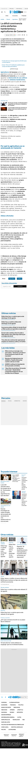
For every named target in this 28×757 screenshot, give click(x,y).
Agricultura (15, 19)
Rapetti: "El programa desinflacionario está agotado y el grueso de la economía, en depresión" (22, 552)
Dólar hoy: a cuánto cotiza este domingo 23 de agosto (11, 322)
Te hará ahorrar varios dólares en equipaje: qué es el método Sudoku (12, 643)
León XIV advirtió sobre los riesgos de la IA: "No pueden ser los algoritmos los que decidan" (6, 490)
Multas (3, 729)
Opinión (12, 710)
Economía (15, 15)
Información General (8, 717)
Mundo (8, 19)
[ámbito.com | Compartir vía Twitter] (20, 35)
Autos (19, 717)
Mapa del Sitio (5, 722)
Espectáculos (5, 719)
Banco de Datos (6, 707)
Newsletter (23, 697)
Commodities (17, 400)
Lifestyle (20, 710)
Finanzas (24, 15)
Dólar (7, 15)
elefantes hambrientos (17, 80)
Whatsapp (19, 697)
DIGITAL (6, 735)
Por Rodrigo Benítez (5, 584)
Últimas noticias (14, 702)
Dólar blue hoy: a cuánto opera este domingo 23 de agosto (12, 317)
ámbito (2, 19)
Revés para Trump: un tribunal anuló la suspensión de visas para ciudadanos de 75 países (17, 104)
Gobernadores (19, 8)
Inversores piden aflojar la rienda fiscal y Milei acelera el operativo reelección (13, 328)
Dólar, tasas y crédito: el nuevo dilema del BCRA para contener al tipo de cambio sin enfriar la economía (14, 580)
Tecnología (16, 719)
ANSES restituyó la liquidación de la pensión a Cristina (15, 365)
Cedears (25, 400)
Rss (23, 719)
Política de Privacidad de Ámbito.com (12, 724)
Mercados (12, 8)
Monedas (3, 400)
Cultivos (20, 278)
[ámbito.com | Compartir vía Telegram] (24, 35)
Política (20, 705)
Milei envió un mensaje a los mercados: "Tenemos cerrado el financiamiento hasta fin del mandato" (15, 353)
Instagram (8, 697)
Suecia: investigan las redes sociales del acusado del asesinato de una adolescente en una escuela (6, 515)
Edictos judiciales (17, 727)
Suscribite (20, 286)
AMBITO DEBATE (21, 735)
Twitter (2, 697)
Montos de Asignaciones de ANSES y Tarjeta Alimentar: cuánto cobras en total (14, 360)
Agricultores (5, 72)
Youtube (16, 697)
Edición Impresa (6, 714)
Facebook (5, 697)
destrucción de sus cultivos (17, 78)
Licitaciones (12, 729)
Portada (4, 702)
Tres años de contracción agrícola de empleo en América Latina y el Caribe (13, 340)
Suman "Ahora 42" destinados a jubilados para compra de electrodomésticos (13, 65)
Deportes (20, 712)
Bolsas (9, 400)
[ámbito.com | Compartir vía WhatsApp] (17, 35)
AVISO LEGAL (5, 727)
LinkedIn (12, 697)
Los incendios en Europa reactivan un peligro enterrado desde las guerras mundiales (17, 109)
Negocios (4, 710)
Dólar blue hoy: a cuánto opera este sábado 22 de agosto (12, 613)
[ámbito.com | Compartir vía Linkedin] (22, 35)
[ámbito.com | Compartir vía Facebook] (19, 35)
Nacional (4, 712)
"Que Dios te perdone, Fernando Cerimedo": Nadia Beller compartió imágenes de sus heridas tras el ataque (15, 370)
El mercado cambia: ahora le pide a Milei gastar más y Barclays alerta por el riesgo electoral (13, 334)
